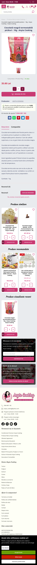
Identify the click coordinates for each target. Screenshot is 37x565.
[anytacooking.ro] (18, 397)
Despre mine (5, 510)
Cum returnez (5, 518)
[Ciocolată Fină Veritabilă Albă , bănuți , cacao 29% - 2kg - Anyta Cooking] (10, 216)
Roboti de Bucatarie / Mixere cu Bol (11, 444)
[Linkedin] (23, 117)
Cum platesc (4, 516)
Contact (3, 508)
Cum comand (5, 513)
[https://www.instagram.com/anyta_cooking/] (7, 424)
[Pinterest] (18, 117)
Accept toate (18, 552)
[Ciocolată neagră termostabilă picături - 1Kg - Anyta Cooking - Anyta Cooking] (9, 308)
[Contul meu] (27, 7)
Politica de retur (5, 502)
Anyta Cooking (17, 101)
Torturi (3, 466)
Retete (3, 505)
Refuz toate (18, 557)
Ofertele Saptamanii (7, 438)
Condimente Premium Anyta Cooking (11, 433)
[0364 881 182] (30, 2)
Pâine (3, 477)
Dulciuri (3, 472)
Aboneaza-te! (18, 359)
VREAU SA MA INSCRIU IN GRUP (18, 381)
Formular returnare (6, 521)
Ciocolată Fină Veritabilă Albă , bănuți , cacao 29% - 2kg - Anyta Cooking (10, 228)
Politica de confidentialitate (8, 500)
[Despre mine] (35, 2)
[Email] (27, 117)
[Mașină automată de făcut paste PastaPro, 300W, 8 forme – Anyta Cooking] (10, 261)
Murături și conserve (7, 480)
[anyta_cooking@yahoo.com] (33, 2)
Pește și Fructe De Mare (8, 488)
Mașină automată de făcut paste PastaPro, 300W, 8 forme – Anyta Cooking (9, 273)
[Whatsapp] (14, 117)
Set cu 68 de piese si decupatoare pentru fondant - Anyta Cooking (27, 273)
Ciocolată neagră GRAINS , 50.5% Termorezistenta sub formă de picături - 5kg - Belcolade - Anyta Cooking (27, 228)
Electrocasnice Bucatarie (8, 441)
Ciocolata (4, 449)
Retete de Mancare (6, 482)
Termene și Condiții (6, 497)
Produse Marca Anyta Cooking (9, 436)
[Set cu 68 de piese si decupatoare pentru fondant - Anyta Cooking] (27, 261)
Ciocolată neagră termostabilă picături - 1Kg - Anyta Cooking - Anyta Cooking (9, 320)
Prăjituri (3, 469)
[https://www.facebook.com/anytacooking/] (3, 424)
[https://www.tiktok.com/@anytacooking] (15, 424)
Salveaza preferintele (18, 561)
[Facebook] (9, 117)
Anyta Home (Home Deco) (8, 446)
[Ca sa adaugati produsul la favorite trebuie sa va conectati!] (33, 35)
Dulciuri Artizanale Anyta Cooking (10, 454)
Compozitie (15, 127)
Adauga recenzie (28, 193)
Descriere (5, 127)
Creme (3, 474)
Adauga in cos (20, 94)
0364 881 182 (21, 113)
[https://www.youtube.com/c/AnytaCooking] (11, 424)
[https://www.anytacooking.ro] (11, 6)
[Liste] (30, 7)
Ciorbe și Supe (5, 485)
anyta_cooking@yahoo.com (11, 408)
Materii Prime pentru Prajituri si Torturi (12, 452)
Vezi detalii (5, 548)
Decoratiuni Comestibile (8, 457)
